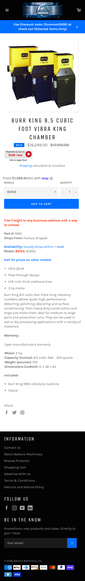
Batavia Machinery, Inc (28, 560)
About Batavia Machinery (23, 454)
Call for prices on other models (28, 260)
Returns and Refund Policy (24, 487)
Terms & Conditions (19, 480)
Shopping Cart (15, 467)
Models (9, 182)
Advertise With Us (17, 474)
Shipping (25, 165)
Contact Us (12, 448)
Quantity (66, 182)
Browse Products (16, 461)
